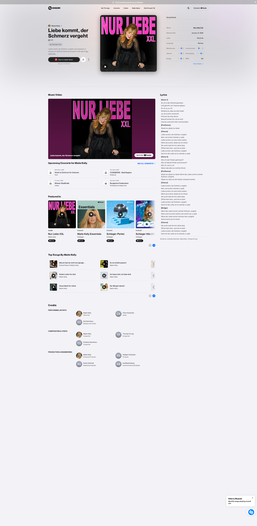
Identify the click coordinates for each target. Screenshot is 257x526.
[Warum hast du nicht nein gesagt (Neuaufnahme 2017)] (72, 264)
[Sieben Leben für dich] (72, 275)
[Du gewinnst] (155, 276)
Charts (126, 8)
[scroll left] (150, 245)
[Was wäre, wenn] (155, 287)
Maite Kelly (63, 277)
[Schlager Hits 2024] (150, 221)
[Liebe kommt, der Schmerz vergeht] (105, 67)
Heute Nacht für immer (67, 286)
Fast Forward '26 (149, 8)
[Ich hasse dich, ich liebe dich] (123, 275)
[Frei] (155, 264)
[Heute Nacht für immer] (72, 287)
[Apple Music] (52, 241)
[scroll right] (153, 245)
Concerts (117, 8)
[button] (255, 2)
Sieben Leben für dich (67, 274)
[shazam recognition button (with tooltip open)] (251, 512)
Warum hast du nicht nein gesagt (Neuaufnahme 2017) (79, 263)
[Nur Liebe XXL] (62, 221)
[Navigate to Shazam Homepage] (54, 8)
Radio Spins (136, 8)
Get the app (105, 8)
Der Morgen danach (117, 286)
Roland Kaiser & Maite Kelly (69, 265)
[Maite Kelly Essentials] (91, 221)
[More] (93, 264)
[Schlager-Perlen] (120, 221)
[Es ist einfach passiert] (123, 264)
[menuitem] (105, 8)
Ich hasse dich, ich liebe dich (120, 274)
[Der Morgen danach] (123, 287)
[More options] (89, 59)
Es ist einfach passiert (118, 263)
